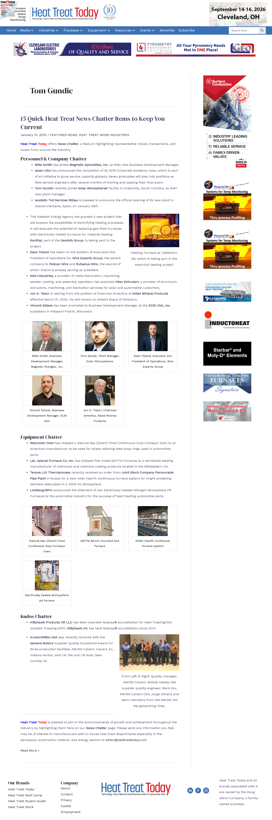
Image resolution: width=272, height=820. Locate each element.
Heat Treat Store (20, 807)
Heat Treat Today (21, 789)
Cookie (66, 806)
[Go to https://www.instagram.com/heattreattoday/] (206, 791)
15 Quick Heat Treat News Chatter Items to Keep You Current (93, 122)
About (65, 788)
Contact (67, 794)
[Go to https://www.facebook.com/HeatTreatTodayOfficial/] (198, 791)
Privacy (66, 800)
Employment (70, 812)
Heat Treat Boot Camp (25, 795)
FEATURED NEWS (63, 135)
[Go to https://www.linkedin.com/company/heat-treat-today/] (190, 791)
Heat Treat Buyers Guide (27, 801)
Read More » (30, 751)
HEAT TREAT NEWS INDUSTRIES (104, 135)
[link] (11, 30)
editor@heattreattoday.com (126, 740)
